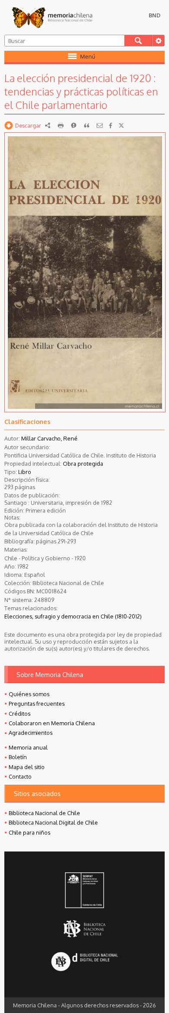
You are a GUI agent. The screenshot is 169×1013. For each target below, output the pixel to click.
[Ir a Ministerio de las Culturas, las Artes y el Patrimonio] (84, 891)
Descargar (28, 125)
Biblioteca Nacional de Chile (44, 812)
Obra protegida (83, 463)
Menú (87, 56)
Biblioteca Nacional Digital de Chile (53, 822)
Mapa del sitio (27, 766)
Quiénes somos (29, 694)
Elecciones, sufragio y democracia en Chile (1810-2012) (73, 616)
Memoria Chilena (52, 17)
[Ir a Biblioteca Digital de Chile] (84, 962)
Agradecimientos (30, 732)
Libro (24, 471)
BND (154, 15)
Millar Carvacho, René (49, 438)
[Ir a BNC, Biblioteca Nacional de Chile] (84, 928)
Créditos (19, 713)
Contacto (20, 776)
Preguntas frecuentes (37, 703)
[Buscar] (138, 40)
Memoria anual (28, 747)
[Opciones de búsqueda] (158, 40)
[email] (99, 125)
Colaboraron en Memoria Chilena (52, 723)
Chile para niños (29, 832)
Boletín (18, 756)
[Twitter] (121, 125)
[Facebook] (110, 125)
